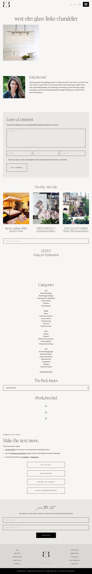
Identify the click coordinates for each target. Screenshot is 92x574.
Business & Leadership (46, 298)
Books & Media (46, 354)
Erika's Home (46, 319)
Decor (46, 313)
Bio (17, 550)
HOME (46, 311)
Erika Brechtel (6, 4)
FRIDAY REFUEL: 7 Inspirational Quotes (46, 230)
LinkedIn (25, 457)
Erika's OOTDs (46, 341)
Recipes (46, 364)
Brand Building (46, 293)
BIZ (46, 291)
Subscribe (46, 535)
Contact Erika (10, 450)
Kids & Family (46, 326)
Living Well (46, 362)
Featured (74, 557)
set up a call (46, 465)
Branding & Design (46, 296)
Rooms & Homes (46, 316)
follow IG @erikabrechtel (46, 490)
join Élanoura (46, 473)
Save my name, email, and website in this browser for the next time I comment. (38, 160)
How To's (46, 324)
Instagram (35, 457)
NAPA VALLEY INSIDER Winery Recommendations (76, 230)
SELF (46, 331)
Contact (74, 564)
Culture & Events (46, 357)
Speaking (74, 550)
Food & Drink (46, 359)
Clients (17, 564)
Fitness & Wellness (46, 344)
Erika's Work (46, 301)
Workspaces (46, 306)
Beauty (46, 334)
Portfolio (17, 560)
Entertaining (46, 321)
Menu (86, 4)
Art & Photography (46, 352)
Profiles (46, 303)
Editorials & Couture (46, 339)
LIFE (46, 349)
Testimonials (74, 560)
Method (17, 553)
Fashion (46, 336)
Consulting (17, 557)
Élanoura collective (18, 453)
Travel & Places (46, 367)
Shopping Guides (46, 372)
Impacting (75, 553)
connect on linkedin (46, 482)
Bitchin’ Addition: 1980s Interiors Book (16, 230)
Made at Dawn (46, 550)
